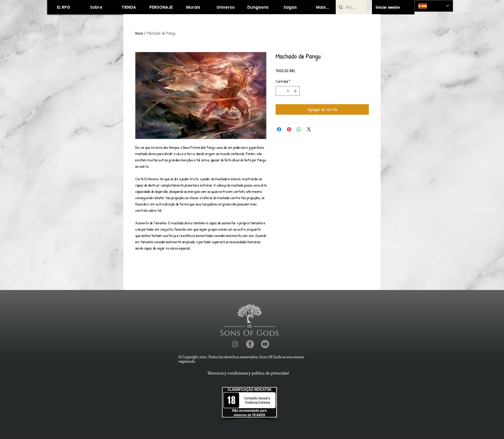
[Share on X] (309, 129)
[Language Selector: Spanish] (433, 6)
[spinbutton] (287, 91)
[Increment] (295, 91)
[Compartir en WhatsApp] (299, 129)
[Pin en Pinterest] (289, 129)
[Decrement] (279, 91)
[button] (128, 7)
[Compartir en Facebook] (279, 129)
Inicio (139, 33)
